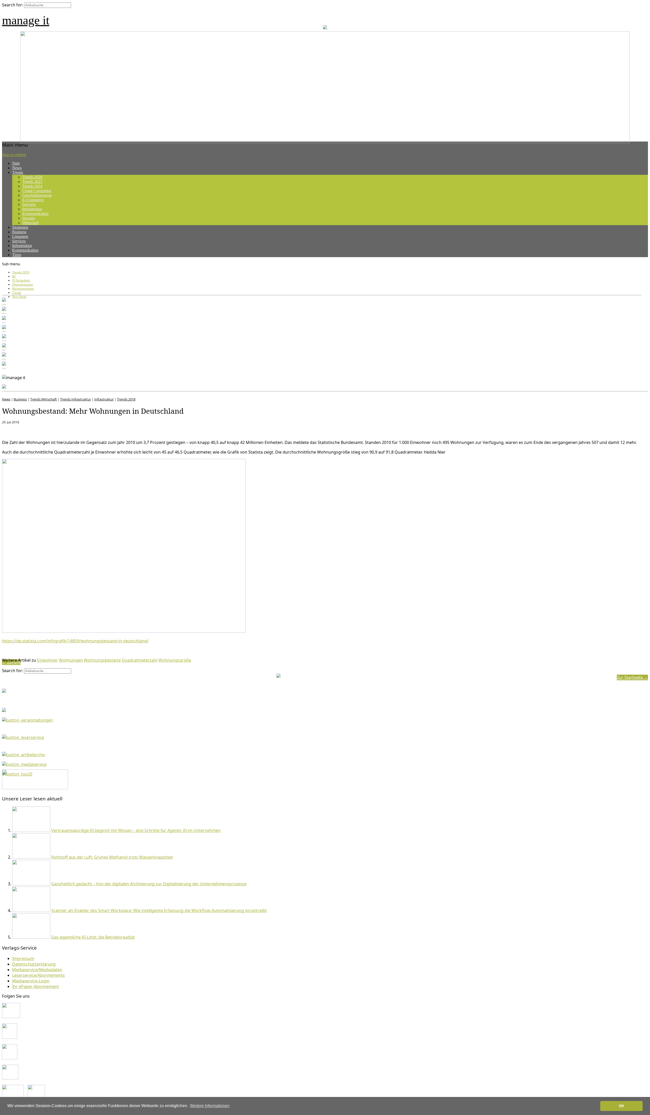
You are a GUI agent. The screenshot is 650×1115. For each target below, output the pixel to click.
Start (16, 163)
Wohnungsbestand (102, 660)
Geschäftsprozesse (37, 195)
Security (29, 218)
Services (29, 204)
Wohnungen (71, 660)
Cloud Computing (36, 191)
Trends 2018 (126, 399)
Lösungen (20, 236)
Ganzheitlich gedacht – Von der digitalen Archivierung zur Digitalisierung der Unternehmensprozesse (149, 884)
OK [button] (621, 1106)
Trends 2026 (32, 177)
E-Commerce (33, 200)
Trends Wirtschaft (43, 399)
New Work (19, 297)
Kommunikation (35, 213)
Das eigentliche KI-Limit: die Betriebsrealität (93, 937)
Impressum (23, 958)
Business (19, 232)
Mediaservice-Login (31, 981)
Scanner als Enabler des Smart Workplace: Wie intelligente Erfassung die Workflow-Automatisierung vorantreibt (159, 910)
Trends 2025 (32, 181)
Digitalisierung (22, 284)
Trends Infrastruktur (75, 399)
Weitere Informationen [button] (210, 1106)
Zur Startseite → (632, 677)
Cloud (16, 293)
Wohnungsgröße (174, 660)
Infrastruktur (32, 209)
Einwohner (47, 660)
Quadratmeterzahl (139, 660)
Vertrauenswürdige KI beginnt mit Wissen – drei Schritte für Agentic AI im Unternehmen (136, 830)
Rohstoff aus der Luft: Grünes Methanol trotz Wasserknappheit (112, 857)
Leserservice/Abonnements (38, 975)
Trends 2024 (32, 186)
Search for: (12, 5)
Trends (17, 172)
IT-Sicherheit (21, 280)
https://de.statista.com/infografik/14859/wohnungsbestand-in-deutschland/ (75, 641)
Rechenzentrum (23, 288)
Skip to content (14, 154)
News (17, 168)
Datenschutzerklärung (34, 964)
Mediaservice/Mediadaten (37, 969)
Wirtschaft (30, 223)
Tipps (16, 255)
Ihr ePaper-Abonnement (35, 986)
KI (13, 276)
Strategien (20, 227)
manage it (25, 20)
